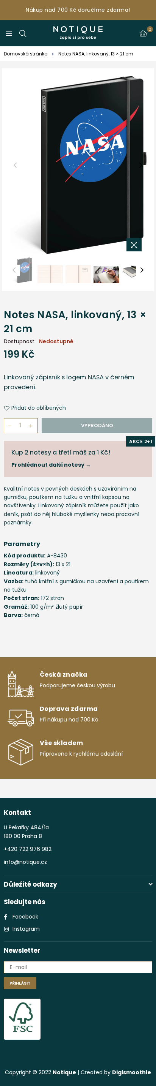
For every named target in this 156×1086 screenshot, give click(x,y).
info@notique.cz (25, 862)
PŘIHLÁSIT (20, 983)
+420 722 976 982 (27, 849)
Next (141, 165)
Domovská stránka (26, 54)
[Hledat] (23, 33)
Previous (15, 165)
